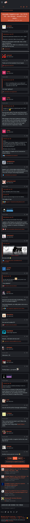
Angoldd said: (6, 276)
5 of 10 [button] (15, 458)
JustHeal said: (6, 383)
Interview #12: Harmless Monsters (13, 498)
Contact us (19, 516)
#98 (27, 418)
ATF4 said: (5, 243)
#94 (27, 352)
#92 (27, 319)
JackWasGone (10, 161)
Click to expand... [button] (15, 255)
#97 (27, 405)
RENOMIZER (9, 331)
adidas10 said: (6, 138)
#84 (27, 103)
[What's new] (26, 7)
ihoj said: (5, 194)
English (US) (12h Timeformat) (8, 516)
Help (19, 517)
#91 (27, 297)
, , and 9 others (15, 229)
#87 (27, 186)
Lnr (5, 486)
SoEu (7, 399)
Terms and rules (4, 517)
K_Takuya (9, 413)
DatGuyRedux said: (7, 217)
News (9, 499)
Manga (11, 493)
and (9, 65)
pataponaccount (11, 181)
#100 (27, 451)
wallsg (8, 71)
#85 (27, 135)
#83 (27, 76)
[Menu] (2, 2)
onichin (8, 292)
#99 (27, 436)
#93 (27, 336)
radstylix (8, 446)
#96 (27, 380)
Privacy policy (13, 517)
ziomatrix (9, 26)
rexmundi (9, 55)
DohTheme (11, 520)
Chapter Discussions (14, 471)
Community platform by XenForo (13, 519)
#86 (27, 166)
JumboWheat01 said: (7, 106)
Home (23, 517)
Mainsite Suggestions (11, 486)
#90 (27, 273)
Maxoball (8, 431)
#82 (27, 60)
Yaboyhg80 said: (7, 189)
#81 (27, 31)
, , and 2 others (15, 308)
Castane (8, 361)
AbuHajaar (9, 347)
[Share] (25, 31)
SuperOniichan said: (7, 79)
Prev (10, 458)
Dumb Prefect (20, 424)
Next (19, 458)
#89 (27, 240)
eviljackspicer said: (7, 34)
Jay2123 (8, 268)
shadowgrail (9, 235)
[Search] (3, 7)
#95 (27, 366)
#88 (27, 214)
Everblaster (7, 493)
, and (12, 341)
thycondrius (9, 314)
